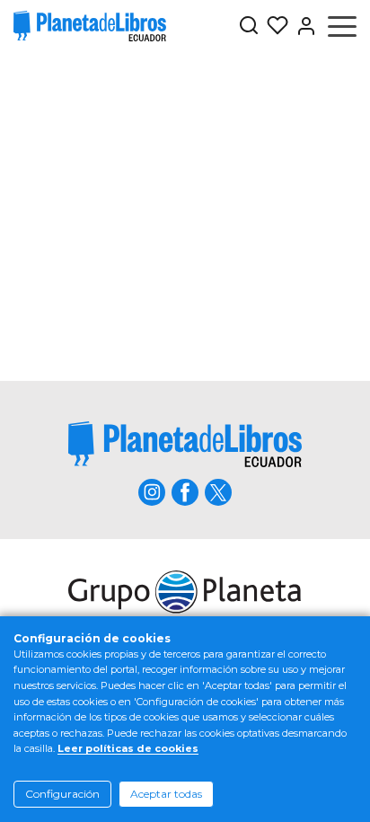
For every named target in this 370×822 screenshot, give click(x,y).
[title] (185, 444)
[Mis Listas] (274, 26)
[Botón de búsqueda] (249, 26)
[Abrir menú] (342, 26)
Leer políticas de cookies (127, 748)
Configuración (62, 793)
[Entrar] (302, 26)
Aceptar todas (166, 793)
